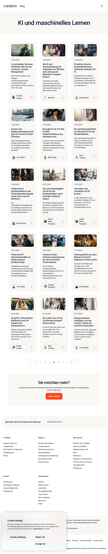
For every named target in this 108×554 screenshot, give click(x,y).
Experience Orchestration (82, 459)
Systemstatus (43, 462)
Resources (77, 456)
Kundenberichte (79, 465)
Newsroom (42, 501)
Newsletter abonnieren (69, 528)
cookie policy (37, 529)
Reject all (40, 537)
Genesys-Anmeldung (45, 443)
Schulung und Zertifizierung (48, 456)
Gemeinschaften (44, 453)
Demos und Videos (80, 446)
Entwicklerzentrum (45, 459)
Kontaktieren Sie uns (54, 422)
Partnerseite (8, 482)
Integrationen (8, 446)
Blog (74, 453)
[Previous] (31, 362)
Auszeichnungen (44, 497)
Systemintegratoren (10, 488)
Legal (40, 504)
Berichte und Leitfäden (81, 443)
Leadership (42, 488)
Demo (5, 456)
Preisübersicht (8, 453)
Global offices (43, 485)
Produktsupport (44, 446)
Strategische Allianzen (11, 485)
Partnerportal (8, 491)
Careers (41, 482)
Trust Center (43, 494)
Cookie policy (98, 541)
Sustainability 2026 (45, 491)
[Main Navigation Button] (102, 6)
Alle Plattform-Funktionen (12, 449)
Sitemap (75, 541)
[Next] (77, 362)
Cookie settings (86, 541)
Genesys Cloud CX (10, 443)
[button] (31, 97)
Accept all (40, 544)
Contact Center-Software (82, 462)
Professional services (46, 449)
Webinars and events (80, 449)
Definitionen (77, 468)
